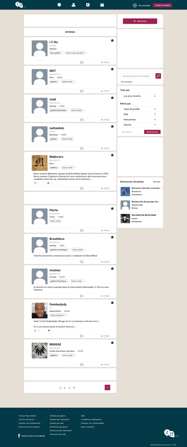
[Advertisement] (70, 20)
